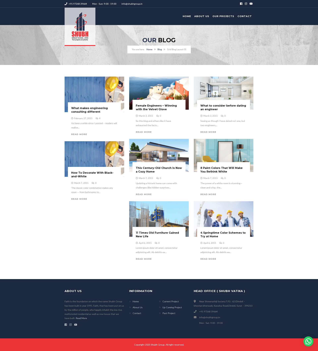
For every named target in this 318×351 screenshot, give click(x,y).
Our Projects (223, 16)
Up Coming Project (172, 307)
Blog (160, 49)
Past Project (168, 313)
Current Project (170, 301)
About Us (201, 16)
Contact (245, 16)
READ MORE (79, 134)
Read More (81, 318)
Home (187, 16)
